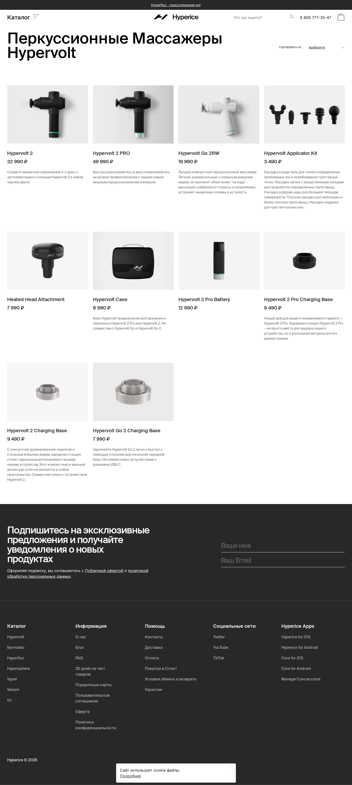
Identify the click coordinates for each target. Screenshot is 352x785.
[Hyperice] (176, 17)
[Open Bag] (341, 17)
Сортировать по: (290, 47)
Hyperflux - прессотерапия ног (176, 5)
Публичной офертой (104, 570)
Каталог (20, 17)
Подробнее (130, 776)
